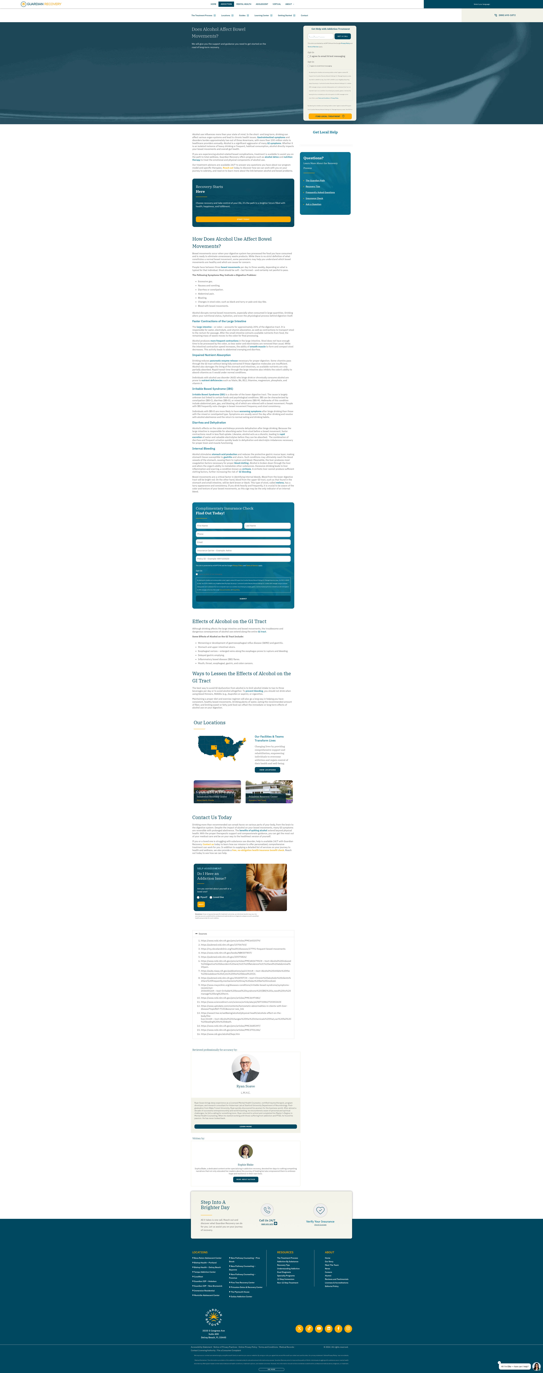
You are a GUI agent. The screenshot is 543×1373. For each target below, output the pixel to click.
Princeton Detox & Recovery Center (246, 1287)
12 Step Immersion (285, 1279)
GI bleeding (245, 471)
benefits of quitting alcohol (253, 830)
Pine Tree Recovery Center (243, 1282)
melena (280, 482)
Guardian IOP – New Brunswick (208, 1286)
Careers (328, 1272)
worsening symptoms (250, 411)
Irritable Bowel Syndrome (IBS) (208, 394)
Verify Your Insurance (320, 1221)
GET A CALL (343, 36)
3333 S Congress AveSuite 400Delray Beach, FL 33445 (213, 1334)
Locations (225, 15)
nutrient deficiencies (212, 380)
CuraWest (198, 1276)
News (327, 1268)
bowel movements (230, 267)
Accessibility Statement (201, 1347)
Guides (242, 15)
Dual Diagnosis (284, 1272)
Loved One (218, 897)
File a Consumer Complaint (229, 1350)
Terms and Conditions (324, 98)
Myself (203, 897)
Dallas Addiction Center (241, 1296)
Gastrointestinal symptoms (271, 137)
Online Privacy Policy (248, 1347)
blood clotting (241, 463)
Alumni (328, 1275)
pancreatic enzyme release (224, 360)
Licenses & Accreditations (336, 1282)
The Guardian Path (315, 180)
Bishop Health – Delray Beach (207, 1267)
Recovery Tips (313, 186)
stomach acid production (224, 454)
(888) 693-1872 (267, 1224)
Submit (243, 599)
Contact (304, 15)
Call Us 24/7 (267, 1220)
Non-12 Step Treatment (287, 1282)
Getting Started (285, 15)
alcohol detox (272, 156)
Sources (203, 933)
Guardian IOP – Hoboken (205, 1281)
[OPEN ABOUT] (294, 4)
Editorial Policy (332, 1286)
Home (327, 1258)
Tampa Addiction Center (205, 1272)
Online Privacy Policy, (330, 1355)
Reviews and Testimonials (336, 1279)
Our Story (329, 1261)
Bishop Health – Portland (205, 1262)
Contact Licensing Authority (203, 1350)
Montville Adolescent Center (206, 1295)
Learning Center (262, 15)
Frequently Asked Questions (320, 192)
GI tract (262, 631)
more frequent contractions (224, 340)
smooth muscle (258, 346)
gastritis (228, 457)
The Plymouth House (240, 1292)
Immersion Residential (204, 1290)
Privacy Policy (345, 43)
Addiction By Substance (287, 1261)
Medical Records (286, 1347)
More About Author (245, 1179)
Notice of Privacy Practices (225, 1347)
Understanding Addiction (288, 1268)
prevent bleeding (254, 690)
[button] (243, 219)
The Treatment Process (201, 15)
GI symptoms (274, 143)
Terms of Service (313, 47)
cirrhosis (246, 468)
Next (201, 904)
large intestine (204, 326)
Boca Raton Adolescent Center (207, 1258)
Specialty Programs (286, 1275)
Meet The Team (332, 1265)
